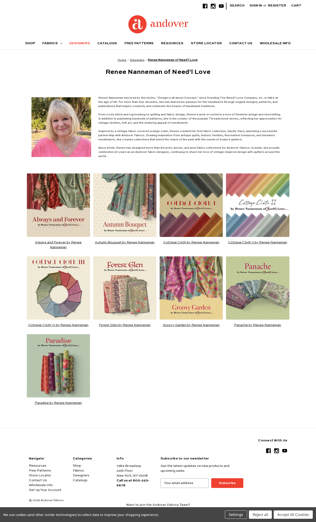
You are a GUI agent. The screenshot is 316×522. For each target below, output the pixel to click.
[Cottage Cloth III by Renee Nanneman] (58, 288)
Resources (172, 43)
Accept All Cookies (293, 514)
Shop (30, 43)
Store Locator (206, 43)
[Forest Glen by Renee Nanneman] (124, 288)
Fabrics (50, 43)
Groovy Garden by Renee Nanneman (191, 325)
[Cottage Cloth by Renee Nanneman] (191, 205)
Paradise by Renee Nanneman (58, 403)
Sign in (256, 5)
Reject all (260, 514)
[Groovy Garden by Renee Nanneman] (191, 288)
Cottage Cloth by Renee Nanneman (191, 242)
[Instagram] (213, 6)
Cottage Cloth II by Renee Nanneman (257, 242)
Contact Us (240, 43)
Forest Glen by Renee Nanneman (125, 325)
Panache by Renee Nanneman (257, 325)
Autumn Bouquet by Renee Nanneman (125, 242)
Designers (79, 43)
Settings (236, 514)
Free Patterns (139, 43)
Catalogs (107, 43)
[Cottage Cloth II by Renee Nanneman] (257, 205)
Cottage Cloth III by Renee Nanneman (58, 325)
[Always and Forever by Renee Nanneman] (58, 205)
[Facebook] (205, 6)
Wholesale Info (275, 43)
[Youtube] (221, 6)
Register (277, 5)
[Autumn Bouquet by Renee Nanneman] (124, 205)
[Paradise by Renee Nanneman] (58, 365)
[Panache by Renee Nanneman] (257, 288)
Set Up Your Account (45, 490)
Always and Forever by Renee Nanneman (58, 245)
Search (237, 5)
